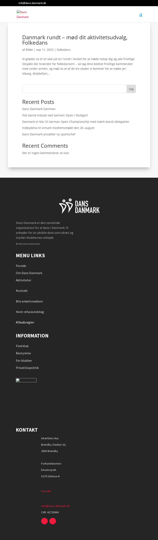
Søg (131, 89)
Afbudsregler (25, 322)
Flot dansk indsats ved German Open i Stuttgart (55, 115)
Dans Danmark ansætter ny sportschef (48, 134)
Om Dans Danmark (29, 273)
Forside (21, 266)
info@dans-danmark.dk (55, 506)
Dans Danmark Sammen (39, 109)
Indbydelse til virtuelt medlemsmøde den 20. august (58, 128)
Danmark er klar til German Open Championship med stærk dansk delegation (75, 122)
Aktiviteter (23, 280)
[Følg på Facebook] (44, 521)
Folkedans (64, 50)
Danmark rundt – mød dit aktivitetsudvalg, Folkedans (75, 40)
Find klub (22, 346)
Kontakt (22, 291)
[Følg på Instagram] (52, 521)
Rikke (29, 50)
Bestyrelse (23, 353)
